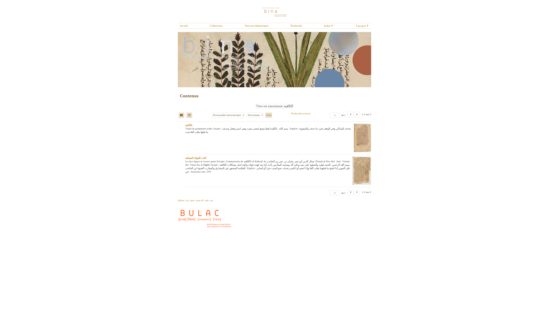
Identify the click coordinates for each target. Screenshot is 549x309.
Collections (216, 26)
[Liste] (189, 115)
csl (187, 200)
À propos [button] (361, 26)
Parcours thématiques (256, 26)
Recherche (296, 26)
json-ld (199, 200)
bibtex (181, 200)
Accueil (184, 26)
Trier (268, 115)
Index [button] (327, 26)
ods (206, 200)
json (192, 200)
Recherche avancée (301, 113)
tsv (211, 200)
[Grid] (181, 115)
